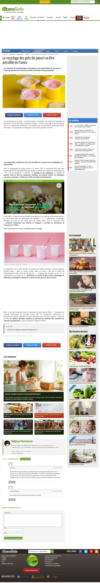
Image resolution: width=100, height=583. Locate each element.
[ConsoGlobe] (13, 9)
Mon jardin (33, 17)
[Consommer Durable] (38, 577)
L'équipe (4, 558)
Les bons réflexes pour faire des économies (81, 383)
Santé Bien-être (19, 18)
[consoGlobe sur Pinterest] (91, 551)
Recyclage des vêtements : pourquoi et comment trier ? (22, 329)
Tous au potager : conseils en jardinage (80, 366)
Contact (4, 560)
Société (65, 51)
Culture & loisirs (26, 51)
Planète (56, 51)
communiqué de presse (17, 168)
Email (5, 532)
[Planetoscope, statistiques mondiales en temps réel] (23, 577)
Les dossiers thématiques (51, 563)
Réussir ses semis (74, 349)
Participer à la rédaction (51, 558)
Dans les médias (49, 560)
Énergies (72, 17)
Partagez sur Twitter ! (33, 115)
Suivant (4, 85)
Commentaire (7, 513)
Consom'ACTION (79, 18)
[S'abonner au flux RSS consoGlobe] (96, 551)
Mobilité (65, 17)
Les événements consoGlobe (52, 565)
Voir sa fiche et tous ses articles (21, 451)
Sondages (75, 51)
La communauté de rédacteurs (53, 556)
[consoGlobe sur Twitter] (86, 551)
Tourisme (58, 17)
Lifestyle (47, 51)
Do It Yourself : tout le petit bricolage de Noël (81, 434)
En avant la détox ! (74, 399)
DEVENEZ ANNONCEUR (31, 570)
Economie (37, 51)
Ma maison (26, 18)
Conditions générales (7, 563)
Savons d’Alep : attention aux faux (78, 326)
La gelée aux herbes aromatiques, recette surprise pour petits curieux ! (80, 290)
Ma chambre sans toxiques (76, 464)
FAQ (3, 561)
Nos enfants (40, 17)
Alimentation (6, 17)
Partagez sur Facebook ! (14, 115)
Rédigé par (21, 441)
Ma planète (50, 17)
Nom (5, 528)
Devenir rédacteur (17, 453)
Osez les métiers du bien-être (77, 445)
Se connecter (45, 1)
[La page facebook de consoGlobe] (80, 551)
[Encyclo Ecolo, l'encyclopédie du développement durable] (52, 577)
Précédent (63, 85)
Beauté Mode (13, 18)
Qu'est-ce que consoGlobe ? (9, 556)
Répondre (12, 482)
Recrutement (48, 561)
